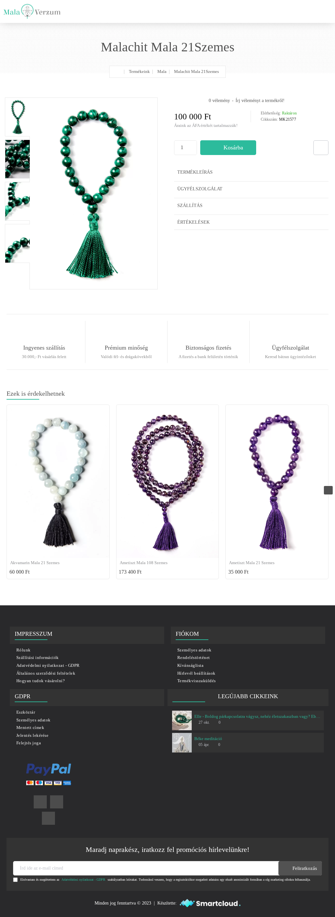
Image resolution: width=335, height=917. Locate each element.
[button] (228, 147)
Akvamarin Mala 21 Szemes (35, 562)
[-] (193, 151)
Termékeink (139, 71)
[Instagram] (56, 801)
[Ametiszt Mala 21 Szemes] (277, 481)
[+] (193, 144)
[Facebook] (40, 801)
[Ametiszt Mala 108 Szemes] (167, 481)
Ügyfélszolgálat (199, 188)
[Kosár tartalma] (325, 11)
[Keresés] (312, 11)
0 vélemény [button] (219, 100)
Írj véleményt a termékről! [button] (260, 100)
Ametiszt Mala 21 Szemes (251, 562)
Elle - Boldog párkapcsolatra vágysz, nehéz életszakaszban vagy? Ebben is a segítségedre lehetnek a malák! (257, 716)
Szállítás (190, 205)
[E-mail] (48, 818)
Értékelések (193, 222)
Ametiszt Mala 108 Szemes (144, 562)
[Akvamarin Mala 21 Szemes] (58, 481)
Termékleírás (195, 172)
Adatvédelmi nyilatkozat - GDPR (83, 879)
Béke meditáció (208, 738)
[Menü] (298, 11)
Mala (162, 71)
